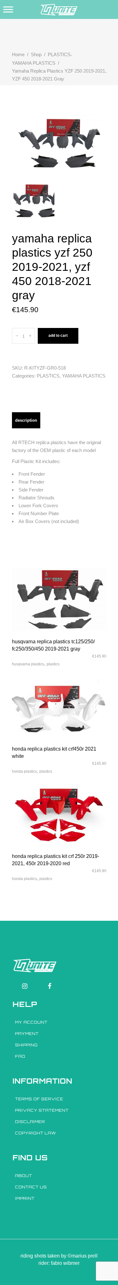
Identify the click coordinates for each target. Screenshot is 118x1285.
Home (18, 54)
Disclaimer (30, 1121)
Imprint (25, 1198)
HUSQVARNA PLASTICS (28, 664)
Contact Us (31, 1187)
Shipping (26, 1045)
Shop (36, 54)
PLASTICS (59, 54)
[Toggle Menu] (8, 9)
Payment (27, 1033)
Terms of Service (39, 1099)
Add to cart (58, 335)
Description (26, 420)
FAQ (20, 1056)
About (23, 1175)
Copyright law (35, 1133)
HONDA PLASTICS (24, 771)
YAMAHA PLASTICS (33, 63)
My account (31, 1022)
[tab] (26, 420)
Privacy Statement (42, 1110)
